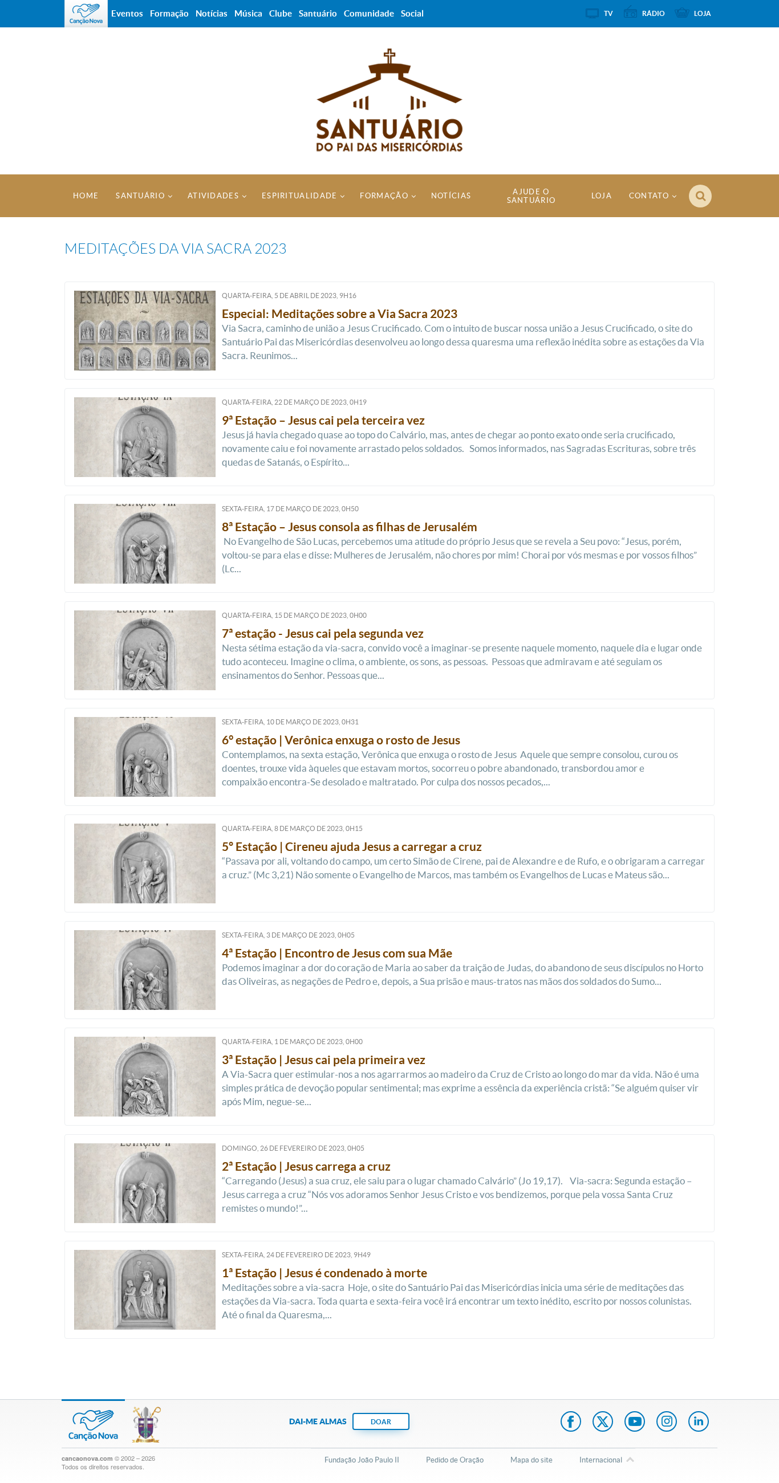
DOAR (381, 1421)
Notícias (451, 196)
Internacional (600, 1460)
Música (248, 13)
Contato (649, 196)
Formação (384, 196)
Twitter (603, 1422)
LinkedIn (698, 1422)
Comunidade (369, 13)
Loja (601, 196)
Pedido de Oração (455, 1460)
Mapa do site (531, 1460)
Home (86, 196)
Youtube (635, 1422)
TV (608, 13)
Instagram (667, 1422)
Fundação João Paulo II (361, 1460)
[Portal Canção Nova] (86, 13)
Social (412, 13)
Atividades (213, 196)
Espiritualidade (300, 196)
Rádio (653, 13)
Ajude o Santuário (531, 196)
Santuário (140, 196)
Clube (280, 13)
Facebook (571, 1422)
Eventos (127, 13)
